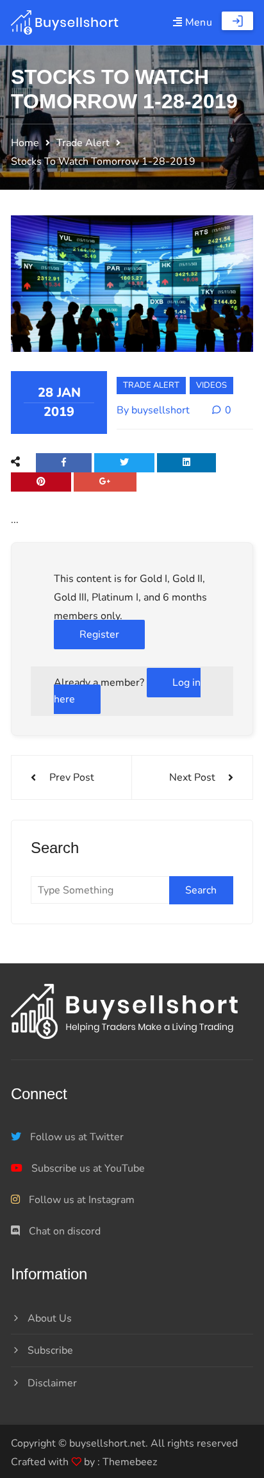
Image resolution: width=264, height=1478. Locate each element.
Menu (197, 22)
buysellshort (160, 410)
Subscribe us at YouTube (87, 1168)
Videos (211, 385)
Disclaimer (52, 1383)
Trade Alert (151, 385)
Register (99, 634)
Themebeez (130, 1462)
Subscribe (50, 1350)
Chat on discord (63, 1231)
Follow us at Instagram (80, 1200)
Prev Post (71, 777)
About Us (50, 1318)
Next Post (192, 777)
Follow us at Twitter (76, 1137)
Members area (237, 21)
